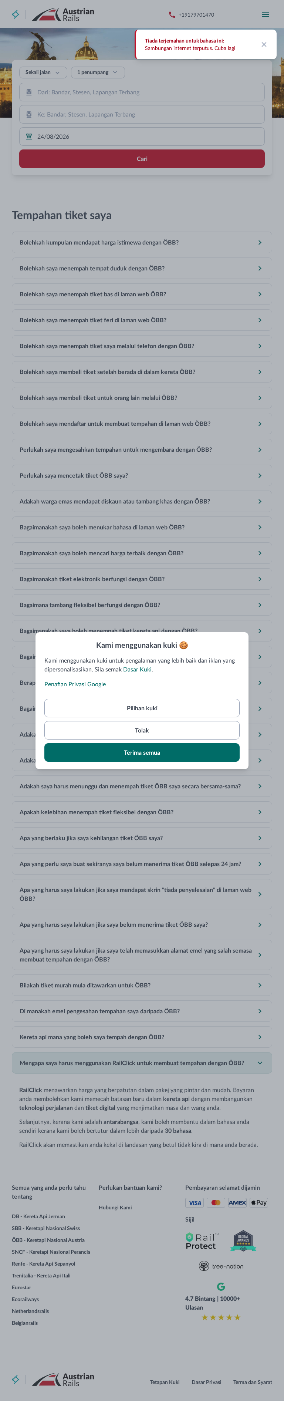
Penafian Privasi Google (75, 683)
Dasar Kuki (137, 669)
